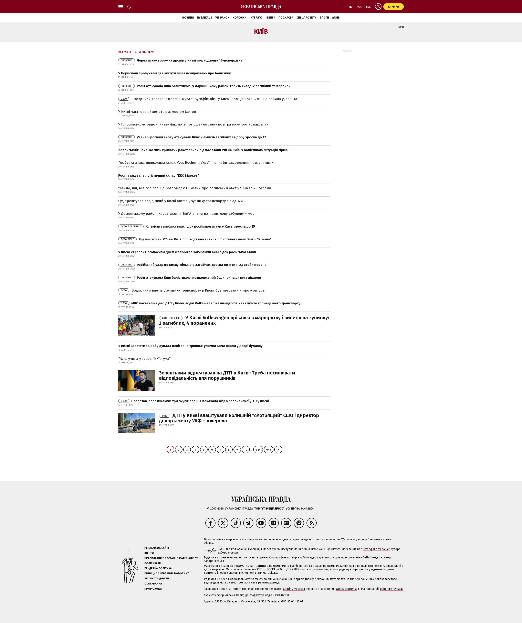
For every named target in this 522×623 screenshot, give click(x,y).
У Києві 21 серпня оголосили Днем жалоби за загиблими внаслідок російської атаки (187, 252)
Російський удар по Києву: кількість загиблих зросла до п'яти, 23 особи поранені (195, 265)
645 (268, 449)
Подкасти (286, 17)
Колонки (239, 17)
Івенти (270, 17)
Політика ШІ (152, 563)
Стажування (153, 583)
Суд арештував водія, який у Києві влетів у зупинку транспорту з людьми (180, 201)
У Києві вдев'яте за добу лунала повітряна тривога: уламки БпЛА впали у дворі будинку (190, 346)
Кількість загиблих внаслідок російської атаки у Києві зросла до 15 (188, 226)
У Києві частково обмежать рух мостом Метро (157, 112)
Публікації (204, 17)
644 (258, 449)
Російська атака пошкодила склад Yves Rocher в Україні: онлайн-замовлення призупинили (195, 163)
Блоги (324, 17)
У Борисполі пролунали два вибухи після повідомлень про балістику (174, 73)
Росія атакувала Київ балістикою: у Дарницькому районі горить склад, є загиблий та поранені (206, 86)
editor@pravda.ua (391, 589)
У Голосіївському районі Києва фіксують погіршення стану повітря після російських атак (193, 124)
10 (245, 449)
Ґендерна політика (158, 568)
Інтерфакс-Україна (376, 549)
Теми (401, 26)
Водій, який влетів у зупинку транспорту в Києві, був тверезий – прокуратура (193, 290)
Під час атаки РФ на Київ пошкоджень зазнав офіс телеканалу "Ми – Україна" (196, 239)
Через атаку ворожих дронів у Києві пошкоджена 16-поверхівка (181, 60)
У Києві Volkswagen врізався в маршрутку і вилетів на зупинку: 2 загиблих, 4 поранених (244, 320)
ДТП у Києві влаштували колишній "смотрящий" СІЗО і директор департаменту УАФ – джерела (239, 418)
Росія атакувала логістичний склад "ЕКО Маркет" (158, 175)
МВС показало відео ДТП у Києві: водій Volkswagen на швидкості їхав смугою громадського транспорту (210, 303)
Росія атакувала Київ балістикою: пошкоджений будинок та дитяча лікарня (191, 277)
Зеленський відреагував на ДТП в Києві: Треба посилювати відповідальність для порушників (227, 375)
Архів (336, 17)
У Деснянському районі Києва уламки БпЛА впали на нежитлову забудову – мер (186, 213)
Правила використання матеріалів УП (171, 558)
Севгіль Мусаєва (294, 589)
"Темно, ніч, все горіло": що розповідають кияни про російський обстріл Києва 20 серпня (194, 188)
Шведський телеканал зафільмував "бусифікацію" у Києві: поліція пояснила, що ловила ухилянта (209, 99)
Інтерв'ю (256, 17)
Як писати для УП (156, 578)
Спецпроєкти (306, 17)
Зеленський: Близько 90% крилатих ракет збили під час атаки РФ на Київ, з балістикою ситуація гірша (203, 150)
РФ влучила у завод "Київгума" (144, 359)
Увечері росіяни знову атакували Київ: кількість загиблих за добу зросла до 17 (193, 137)
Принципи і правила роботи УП (166, 573)
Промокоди (153, 588)
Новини (188, 17)
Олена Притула (346, 589)
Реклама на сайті (156, 547)
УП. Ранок (222, 17)
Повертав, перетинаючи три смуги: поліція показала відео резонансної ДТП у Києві (195, 401)
